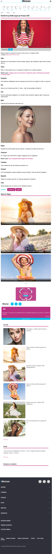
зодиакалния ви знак (12, 54)
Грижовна (3, 492)
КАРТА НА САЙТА (40, 538)
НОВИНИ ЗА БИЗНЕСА (6, 525)
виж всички (5, 439)
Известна (3, 508)
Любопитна (4, 513)
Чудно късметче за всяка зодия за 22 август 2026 (13, 280)
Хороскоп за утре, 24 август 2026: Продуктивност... (35, 366)
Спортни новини (5, 529)
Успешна (3, 497)
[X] (16, 304)
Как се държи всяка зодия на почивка (20, 158)
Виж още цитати (26, 319)
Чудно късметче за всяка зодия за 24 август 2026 (13, 223)
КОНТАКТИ (3, 539)
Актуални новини (5, 521)
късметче (11, 189)
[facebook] (12, 304)
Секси (2, 503)
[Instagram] (20, 304)
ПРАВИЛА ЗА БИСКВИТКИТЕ (23, 538)
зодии (19, 189)
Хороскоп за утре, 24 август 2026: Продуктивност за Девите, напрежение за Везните (22, 251)
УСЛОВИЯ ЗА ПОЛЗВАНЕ (10, 538)
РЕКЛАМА (33, 538)
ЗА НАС (2, 538)
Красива (3, 487)
